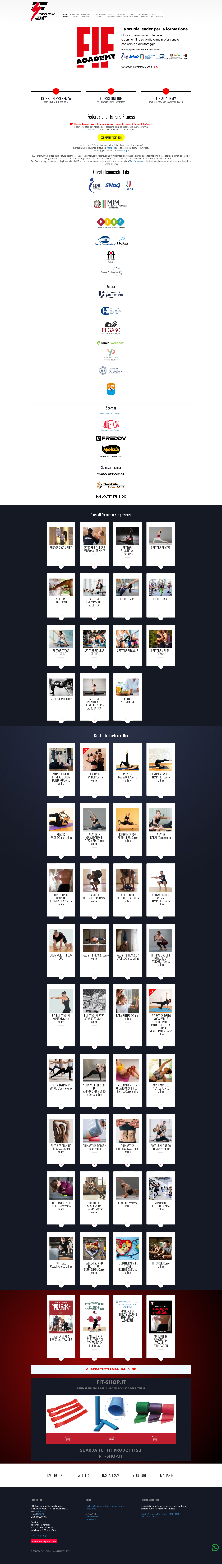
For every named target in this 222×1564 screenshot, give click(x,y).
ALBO (134, 15)
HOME (66, 15)
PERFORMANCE (144, 15)
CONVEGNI (111, 15)
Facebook (54, 1475)
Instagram (110, 1475)
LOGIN (157, 15)
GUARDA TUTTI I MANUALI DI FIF (111, 1369)
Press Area (91, 1508)
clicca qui (124, 150)
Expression (91, 1519)
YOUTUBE (140, 1475)
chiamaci (92, 129)
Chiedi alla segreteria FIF (44, 1541)
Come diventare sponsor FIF (111, 413)
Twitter (82, 1475)
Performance (137, 161)
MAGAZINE (167, 1475)
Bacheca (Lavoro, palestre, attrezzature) (105, 1506)
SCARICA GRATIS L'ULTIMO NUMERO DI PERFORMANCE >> (160, 1515)
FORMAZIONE (75, 15)
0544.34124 (40, 1511)
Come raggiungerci (40, 1535)
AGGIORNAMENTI (99, 15)
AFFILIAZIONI (122, 15)
